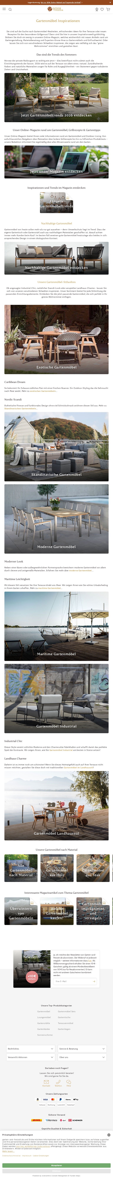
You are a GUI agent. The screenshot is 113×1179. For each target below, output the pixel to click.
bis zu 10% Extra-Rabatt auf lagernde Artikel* (61, 2)
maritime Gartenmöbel (49, 588)
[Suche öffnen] (10, 9)
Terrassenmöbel (65, 1023)
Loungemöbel (44, 1017)
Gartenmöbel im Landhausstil (78, 767)
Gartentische (64, 1017)
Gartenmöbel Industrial (61, 750)
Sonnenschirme (45, 1035)
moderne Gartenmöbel (80, 570)
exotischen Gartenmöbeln (43, 391)
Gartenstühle (43, 1023)
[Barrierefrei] (97, 9)
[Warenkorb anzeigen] (108, 9)
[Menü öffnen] (4, 9)
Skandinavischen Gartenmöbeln (20, 408)
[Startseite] (55, 9)
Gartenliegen (64, 1029)
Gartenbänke (43, 1029)
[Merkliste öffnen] (102, 9)
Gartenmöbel (43, 1011)
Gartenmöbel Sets (67, 1011)
